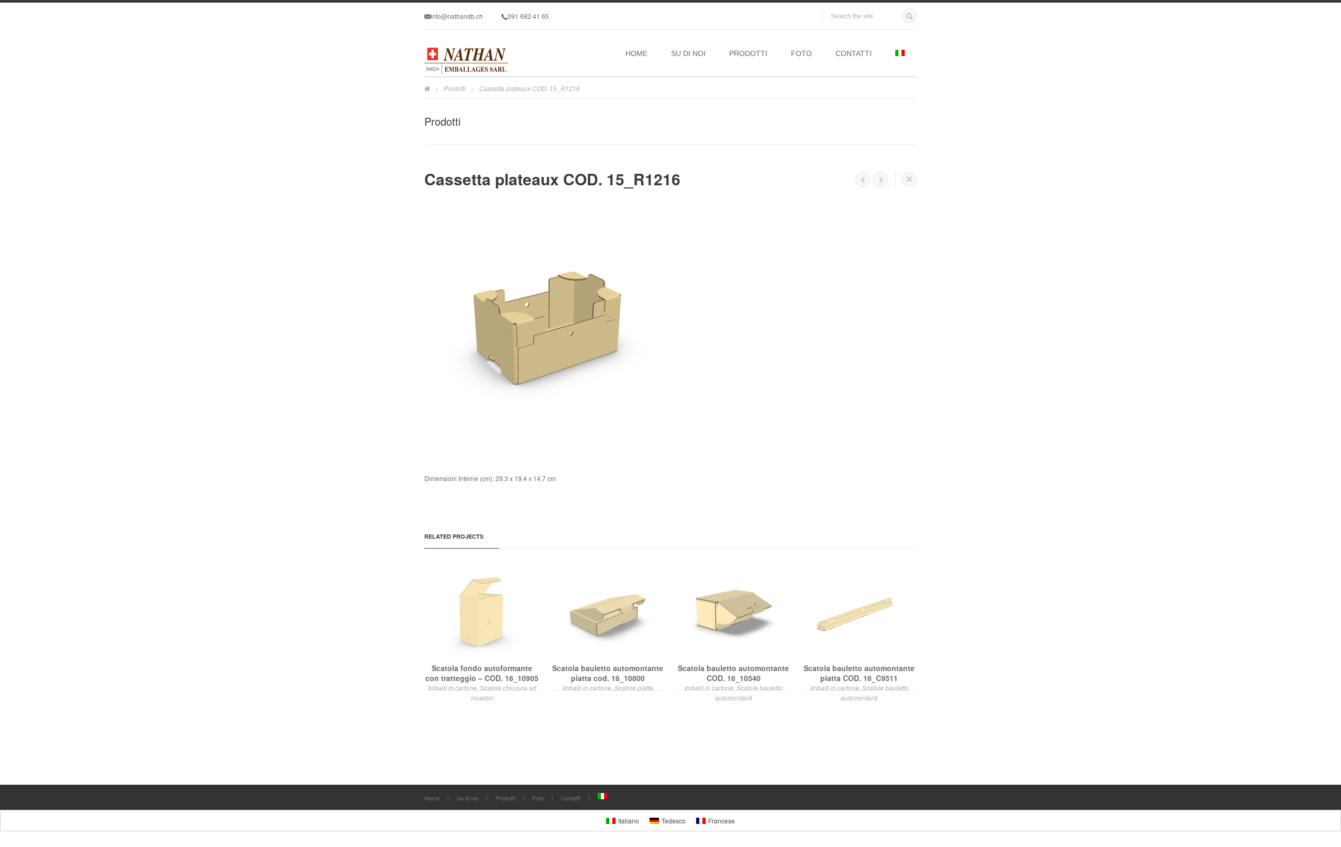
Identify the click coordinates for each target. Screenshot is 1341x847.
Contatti (854, 53)
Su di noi (688, 53)
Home (636, 53)
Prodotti (748, 53)
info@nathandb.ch (457, 16)
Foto (801, 53)
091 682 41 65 (528, 16)
